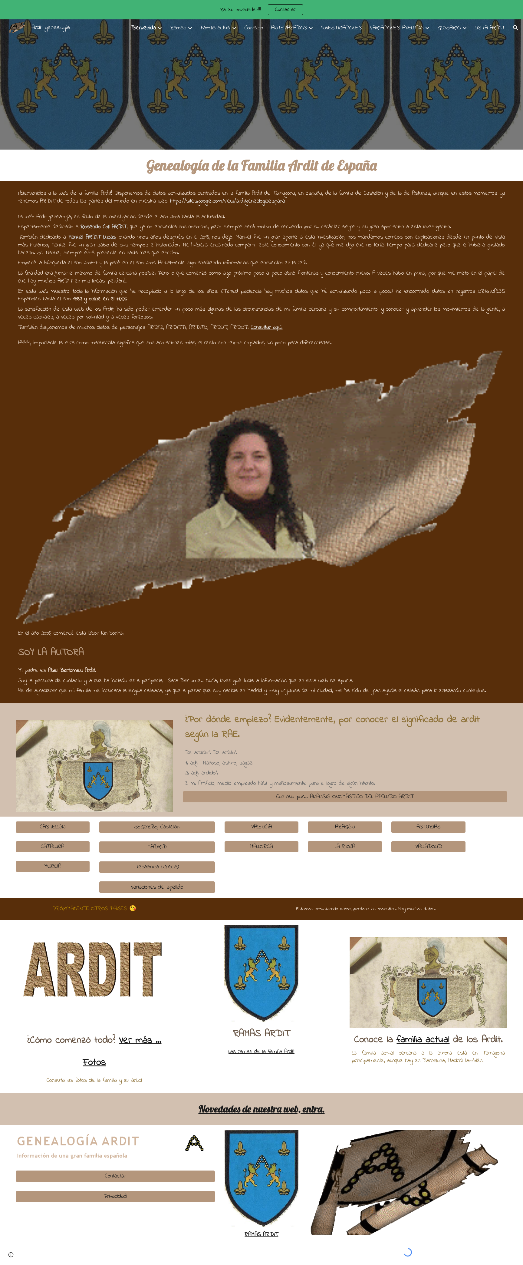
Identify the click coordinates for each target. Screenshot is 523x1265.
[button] (515, 28)
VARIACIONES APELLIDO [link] (396, 28)
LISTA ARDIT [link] (490, 28)
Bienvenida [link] (143, 28)
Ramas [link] (178, 28)
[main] (262, 165)
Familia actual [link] (215, 28)
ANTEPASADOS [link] (289, 28)
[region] (261, 9)
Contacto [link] (254, 28)
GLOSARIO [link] (449, 28)
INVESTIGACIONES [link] (341, 28)
